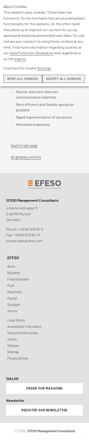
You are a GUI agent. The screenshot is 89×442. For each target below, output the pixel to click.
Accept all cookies (63, 78)
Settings (44, 68)
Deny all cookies (22, 78)
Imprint (20, 59)
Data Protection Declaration (32, 53)
